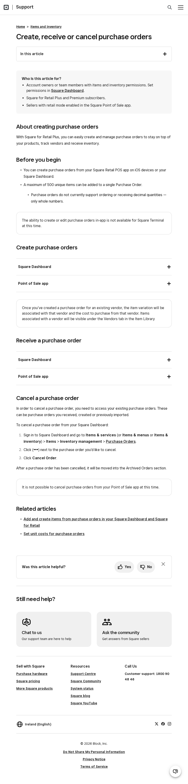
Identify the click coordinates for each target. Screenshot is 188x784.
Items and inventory (45, 26)
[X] (156, 723)
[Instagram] (169, 723)
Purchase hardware (31, 674)
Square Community (86, 681)
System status (82, 688)
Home (20, 26)
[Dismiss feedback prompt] (163, 564)
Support (24, 7)
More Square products (34, 688)
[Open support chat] (175, 771)
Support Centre (83, 674)
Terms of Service (94, 766)
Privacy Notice (94, 759)
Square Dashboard (67, 90)
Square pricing (28, 681)
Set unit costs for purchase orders (54, 534)
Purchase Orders (121, 441)
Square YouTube (84, 703)
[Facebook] (163, 723)
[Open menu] (180, 7)
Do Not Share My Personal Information (94, 752)
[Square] (6, 7)
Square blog (80, 696)
